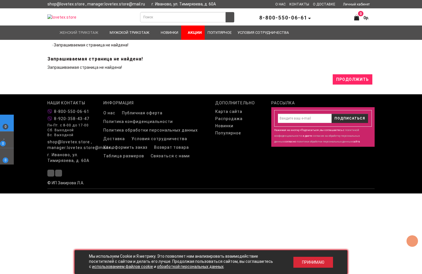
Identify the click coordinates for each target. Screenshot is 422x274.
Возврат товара (171, 147)
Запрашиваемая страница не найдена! (91, 45)
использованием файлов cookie (122, 266)
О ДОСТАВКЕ (324, 4)
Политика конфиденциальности (138, 121)
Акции (194, 32)
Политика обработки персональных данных (150, 130)
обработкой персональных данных (190, 266)
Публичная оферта (142, 113)
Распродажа (229, 118)
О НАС (280, 4)
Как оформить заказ (125, 147)
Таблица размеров (123, 156)
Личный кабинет (356, 4)
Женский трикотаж (78, 32)
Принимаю (313, 262)
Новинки (169, 32)
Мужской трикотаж (129, 32)
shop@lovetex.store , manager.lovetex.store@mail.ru (71, 145)
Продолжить (352, 79)
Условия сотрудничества (263, 32)
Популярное (220, 32)
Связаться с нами (170, 156)
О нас (109, 113)
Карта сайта (228, 111)
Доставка (114, 138)
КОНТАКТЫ (299, 4)
